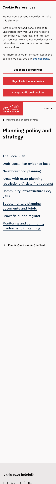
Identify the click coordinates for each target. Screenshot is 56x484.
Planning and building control (22, 119)
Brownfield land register (21, 216)
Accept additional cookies (28, 92)
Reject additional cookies (28, 81)
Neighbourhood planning (22, 171)
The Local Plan (14, 156)
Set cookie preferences (28, 69)
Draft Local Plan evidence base (26, 164)
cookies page (41, 58)
